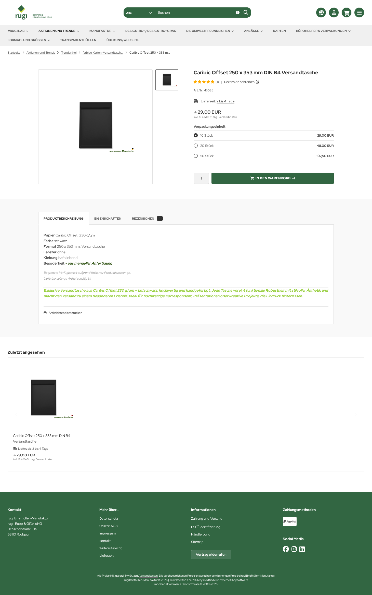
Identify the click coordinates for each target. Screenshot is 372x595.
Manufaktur (100, 31)
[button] (139, 12)
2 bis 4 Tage (225, 101)
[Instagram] (294, 549)
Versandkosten (228, 117)
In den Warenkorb (273, 178)
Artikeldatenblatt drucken (65, 313)
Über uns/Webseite (123, 40)
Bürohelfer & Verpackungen (321, 31)
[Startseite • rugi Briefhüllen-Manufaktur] (33, 18)
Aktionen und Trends (56, 31)
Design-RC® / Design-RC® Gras (150, 31)
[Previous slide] (16, 414)
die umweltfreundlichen (208, 31)
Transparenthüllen (78, 40)
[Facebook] (286, 549)
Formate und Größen (27, 40)
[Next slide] (355, 414)
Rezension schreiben (239, 82)
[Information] (238, 12)
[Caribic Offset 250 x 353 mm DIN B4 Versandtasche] (43, 398)
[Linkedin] (302, 549)
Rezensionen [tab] (146, 219)
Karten (279, 31)
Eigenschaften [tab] (107, 219)
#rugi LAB (16, 31)
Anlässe (251, 31)
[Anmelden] (334, 12)
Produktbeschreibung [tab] (64, 219)
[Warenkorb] (346, 12)
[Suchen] (246, 12)
